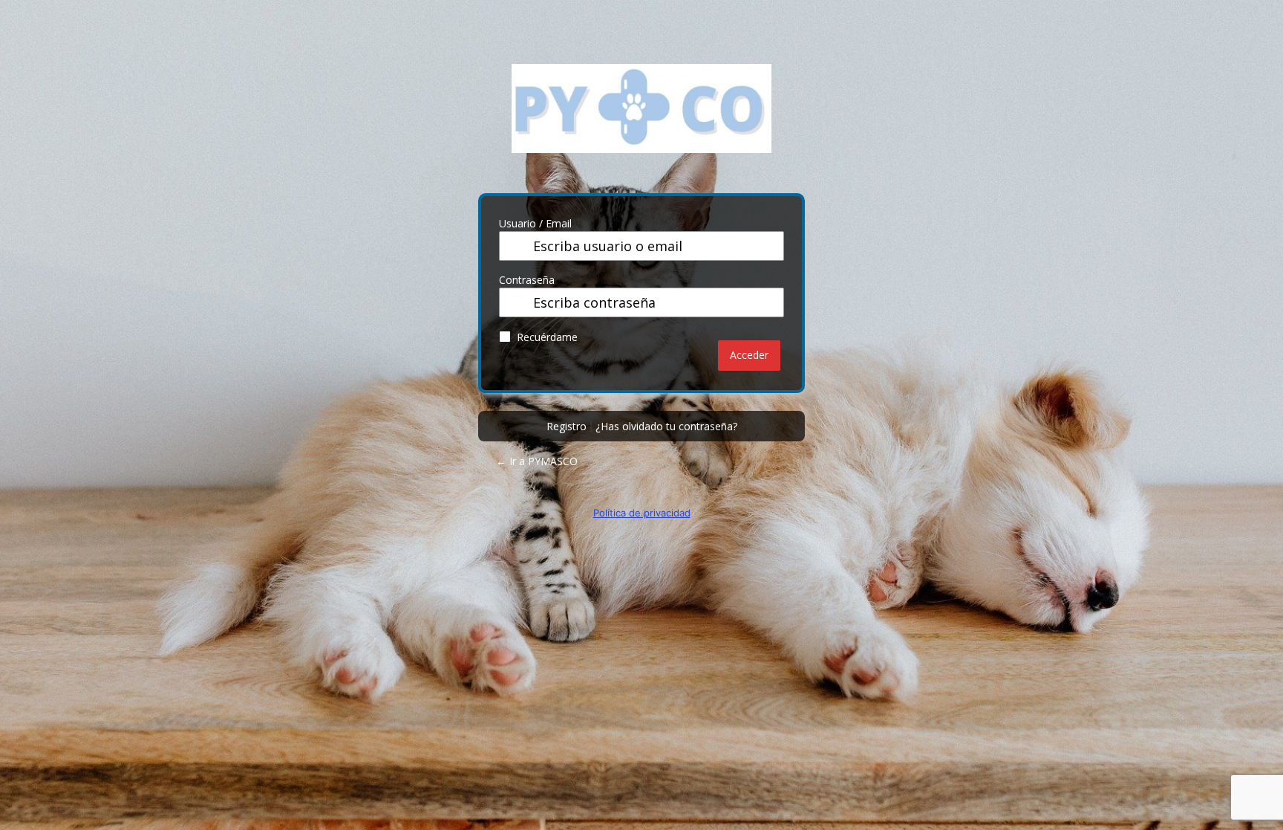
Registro (566, 426)
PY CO (641, 119)
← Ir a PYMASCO (537, 461)
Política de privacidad (642, 513)
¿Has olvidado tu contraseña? (666, 426)
